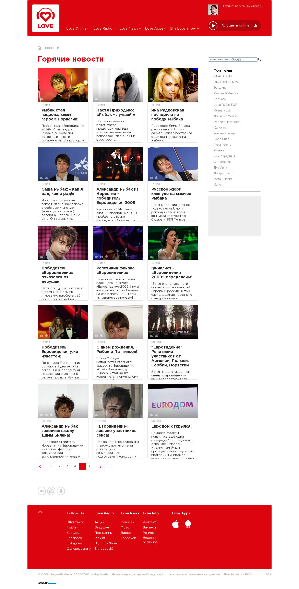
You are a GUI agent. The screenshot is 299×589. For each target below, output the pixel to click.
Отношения (222, 162)
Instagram (74, 543)
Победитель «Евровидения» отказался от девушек (57, 275)
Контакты (150, 522)
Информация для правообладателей (137, 574)
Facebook (74, 538)
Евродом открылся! (171, 426)
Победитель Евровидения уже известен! (59, 352)
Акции (99, 522)
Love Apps (154, 28)
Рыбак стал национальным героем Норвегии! (59, 115)
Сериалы (220, 99)
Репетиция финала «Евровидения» (115, 271)
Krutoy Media (99, 574)
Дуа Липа (220, 168)
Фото (125, 527)
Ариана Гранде (225, 133)
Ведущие (102, 527)
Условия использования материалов (194, 574)
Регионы (149, 533)
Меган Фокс (222, 145)
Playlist (100, 538)
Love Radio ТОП (225, 105)
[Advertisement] (134, 12)
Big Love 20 (104, 548)
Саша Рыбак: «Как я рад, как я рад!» (62, 192)
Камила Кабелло (226, 93)
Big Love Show (183, 28)
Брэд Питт (221, 139)
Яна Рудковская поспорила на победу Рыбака (167, 115)
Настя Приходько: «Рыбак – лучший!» (115, 113)
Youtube (73, 533)
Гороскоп (128, 538)
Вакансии (150, 527)
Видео (126, 533)
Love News (129, 28)
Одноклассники (79, 548)
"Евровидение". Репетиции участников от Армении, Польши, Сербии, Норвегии (170, 356)
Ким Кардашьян (225, 156)
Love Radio (103, 28)
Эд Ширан (221, 88)
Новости (127, 522)
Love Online (76, 28)
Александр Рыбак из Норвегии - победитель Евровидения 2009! (117, 196)
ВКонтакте (75, 522)
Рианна (219, 150)
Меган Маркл (223, 179)
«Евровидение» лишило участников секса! (116, 431)
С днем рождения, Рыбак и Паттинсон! (116, 350)
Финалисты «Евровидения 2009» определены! (171, 273)
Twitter (72, 527)
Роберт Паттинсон (227, 122)
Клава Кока (222, 110)
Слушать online (235, 25)
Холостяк (221, 128)
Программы (103, 533)
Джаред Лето (224, 173)
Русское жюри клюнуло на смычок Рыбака (171, 194)
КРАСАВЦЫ (223, 76)
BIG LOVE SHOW (226, 82)
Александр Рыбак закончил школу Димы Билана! (59, 431)
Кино (217, 185)
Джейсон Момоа (225, 116)
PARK (248, 574)
